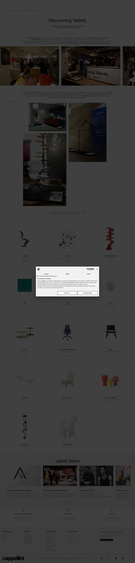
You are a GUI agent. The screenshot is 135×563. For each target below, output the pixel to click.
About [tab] (88, 273)
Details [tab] (67, 273)
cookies (43, 281)
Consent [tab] (46, 274)
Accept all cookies (87, 293)
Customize (66, 293)
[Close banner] (97, 269)
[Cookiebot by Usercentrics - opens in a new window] (88, 269)
